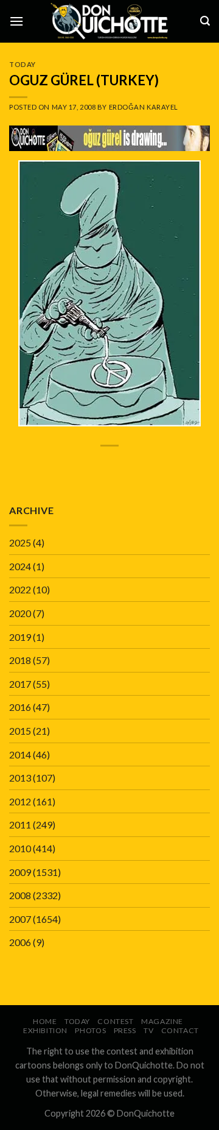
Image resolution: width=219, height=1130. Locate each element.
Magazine (162, 1021)
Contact (180, 1030)
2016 (20, 707)
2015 (20, 730)
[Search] (205, 21)
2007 (20, 919)
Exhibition (45, 1030)
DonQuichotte (146, 1113)
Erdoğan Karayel (143, 107)
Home (45, 1021)
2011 (20, 824)
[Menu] (16, 21)
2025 (20, 542)
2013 (20, 777)
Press (125, 1030)
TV (148, 1030)
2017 (20, 684)
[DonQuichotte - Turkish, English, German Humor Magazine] (109, 21)
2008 (20, 895)
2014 (20, 754)
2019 (20, 637)
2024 (20, 566)
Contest (115, 1021)
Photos (90, 1030)
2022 (20, 589)
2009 (20, 872)
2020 (20, 613)
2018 (20, 660)
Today (22, 64)
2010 (20, 848)
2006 (20, 942)
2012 (20, 801)
